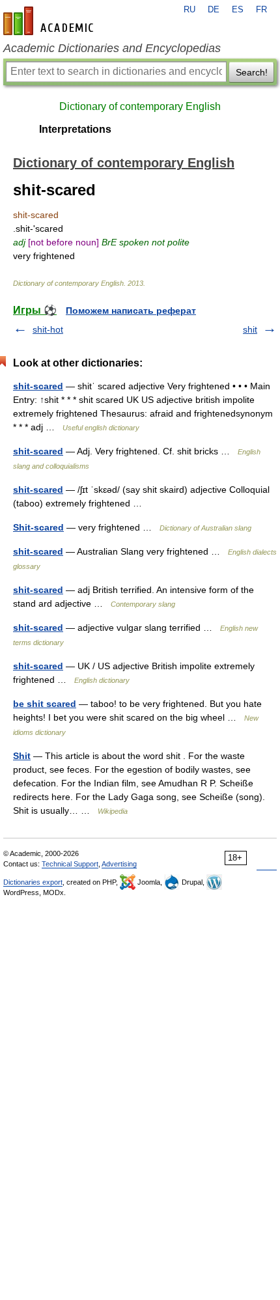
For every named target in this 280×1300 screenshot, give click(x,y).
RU (189, 9)
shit (250, 329)
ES (238, 9)
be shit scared (44, 703)
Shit (22, 756)
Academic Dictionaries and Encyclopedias (112, 48)
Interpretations (75, 129)
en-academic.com (50, 21)
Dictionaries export (33, 882)
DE (213, 9)
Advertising (119, 864)
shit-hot (48, 329)
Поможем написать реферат (131, 310)
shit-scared (38, 386)
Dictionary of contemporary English (140, 106)
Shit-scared (38, 527)
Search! (252, 72)
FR (261, 9)
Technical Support (70, 864)
